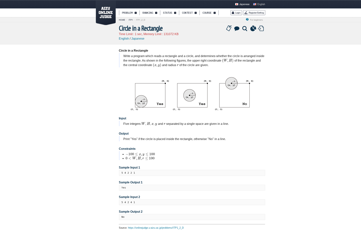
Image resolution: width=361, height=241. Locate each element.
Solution (245, 28)
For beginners (257, 19)
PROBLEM (127, 13)
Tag (229, 28)
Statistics (253, 28)
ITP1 (131, 19)
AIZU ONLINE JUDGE (103, 13)
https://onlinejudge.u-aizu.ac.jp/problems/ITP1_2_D (156, 227)
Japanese (244, 4)
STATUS (167, 13)
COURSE (207, 13)
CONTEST (187, 13)
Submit (261, 28)
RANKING (148, 13)
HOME (122, 19)
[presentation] (228, 60)
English (261, 4)
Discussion (237, 28)
